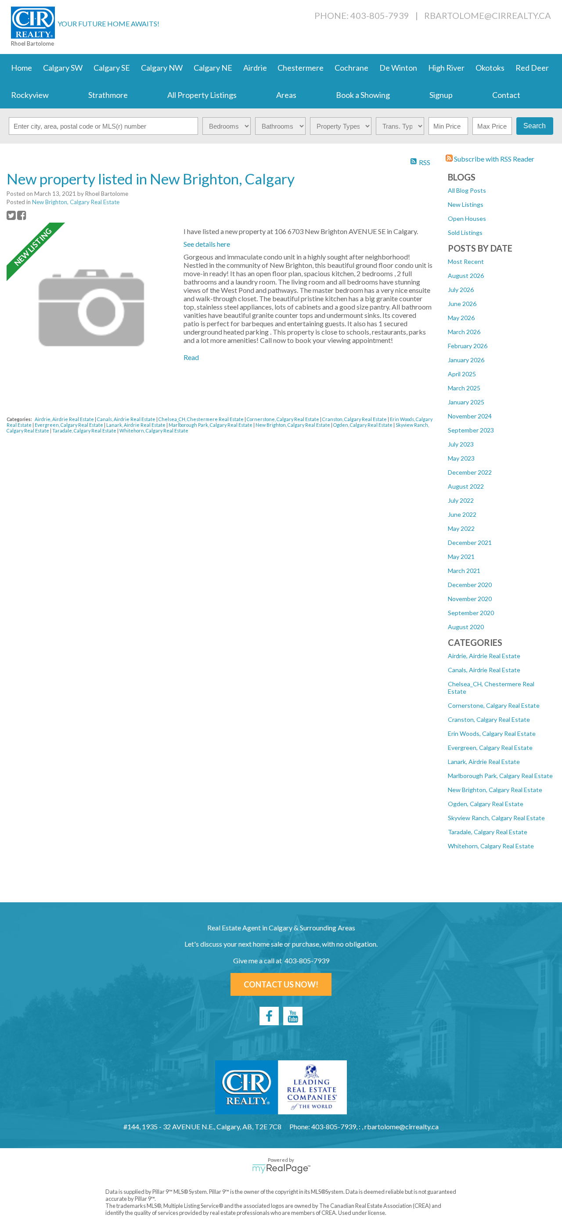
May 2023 (461, 458)
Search (534, 126)
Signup (441, 95)
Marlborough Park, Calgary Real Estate (500, 775)
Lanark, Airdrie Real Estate (484, 761)
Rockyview (30, 95)
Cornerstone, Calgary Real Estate (494, 705)
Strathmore (108, 95)
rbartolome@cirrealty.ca (487, 15)
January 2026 (466, 360)
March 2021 (464, 570)
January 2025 (466, 402)
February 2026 (467, 345)
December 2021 (470, 542)
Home (21, 67)
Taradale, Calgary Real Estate (487, 832)
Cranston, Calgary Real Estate (489, 719)
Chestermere (300, 67)
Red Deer (532, 67)
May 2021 (461, 556)
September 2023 (471, 430)
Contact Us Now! (281, 984)
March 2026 (464, 331)
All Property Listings (202, 95)
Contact (506, 95)
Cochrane (351, 67)
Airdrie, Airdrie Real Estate (484, 655)
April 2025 (462, 374)
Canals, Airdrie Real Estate (484, 670)
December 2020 (470, 584)
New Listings (465, 204)
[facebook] (269, 1016)
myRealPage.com (281, 1169)
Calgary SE (112, 67)
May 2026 (461, 317)
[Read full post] (92, 308)
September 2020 (471, 612)
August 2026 (466, 275)
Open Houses (467, 218)
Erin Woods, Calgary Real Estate (492, 733)
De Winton (398, 67)
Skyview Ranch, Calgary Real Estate (496, 817)
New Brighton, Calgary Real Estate (495, 789)
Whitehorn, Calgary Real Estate (491, 846)
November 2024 (470, 416)
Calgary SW (63, 67)
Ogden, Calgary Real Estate (485, 803)
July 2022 (461, 500)
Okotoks (490, 67)
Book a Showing (363, 95)
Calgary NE (213, 67)
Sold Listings (465, 232)
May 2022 (461, 528)
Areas (286, 95)
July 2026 (461, 289)
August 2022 (466, 486)
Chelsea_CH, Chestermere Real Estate (202, 419)
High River (446, 67)
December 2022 (470, 472)
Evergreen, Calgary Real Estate (490, 747)
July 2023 (461, 444)
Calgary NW (162, 67)
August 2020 (466, 627)
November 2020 (470, 598)
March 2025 (464, 388)
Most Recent (466, 261)
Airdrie (255, 67)
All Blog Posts (467, 190)
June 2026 (462, 303)
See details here (207, 244)
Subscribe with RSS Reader (493, 159)
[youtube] (293, 1016)
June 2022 (462, 514)
